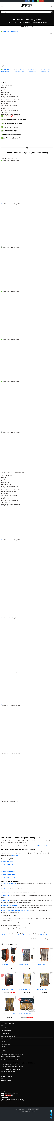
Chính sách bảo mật (6, 1038)
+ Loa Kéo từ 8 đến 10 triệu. (8, 874)
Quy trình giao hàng (5, 1033)
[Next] (50, 49)
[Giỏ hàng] (52, 6)
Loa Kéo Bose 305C (24, 964)
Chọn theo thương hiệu (29, 22)
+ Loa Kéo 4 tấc (5, 895)
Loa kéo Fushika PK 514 (24, 989)
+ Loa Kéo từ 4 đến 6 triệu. (8, 868)
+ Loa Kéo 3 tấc (5, 892)
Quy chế (3, 1041)
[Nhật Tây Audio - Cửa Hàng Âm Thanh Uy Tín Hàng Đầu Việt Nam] (27, 6)
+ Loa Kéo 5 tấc (5, 900)
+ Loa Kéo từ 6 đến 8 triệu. (8, 871)
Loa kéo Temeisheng (41, 22)
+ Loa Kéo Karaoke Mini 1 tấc (8, 883)
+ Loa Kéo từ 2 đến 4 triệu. (8, 865)
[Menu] (2, 6)
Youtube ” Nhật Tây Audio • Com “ (41, 845)
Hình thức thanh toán (6, 1030)
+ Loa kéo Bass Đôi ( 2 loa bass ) (9, 905)
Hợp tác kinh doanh (5, 1044)
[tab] (27, 148)
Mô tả (27, 148)
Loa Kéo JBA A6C (6, 964)
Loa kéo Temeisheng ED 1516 (8, 1013)
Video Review (4, 1047)
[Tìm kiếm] (52, 12)
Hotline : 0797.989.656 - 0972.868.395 (10, 1070)
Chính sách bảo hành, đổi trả (8, 1036)
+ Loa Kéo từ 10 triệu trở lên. (8, 877)
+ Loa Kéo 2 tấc (5, 888)
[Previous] (4, 49)
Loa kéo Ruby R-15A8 (42, 989)
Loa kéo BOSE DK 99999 (7, 989)
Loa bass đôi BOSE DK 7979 (25, 1013)
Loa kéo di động (18, 22)
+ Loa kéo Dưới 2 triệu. (7, 861)
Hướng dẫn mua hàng (6, 1028)
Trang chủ (9, 22)
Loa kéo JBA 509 (41, 964)
